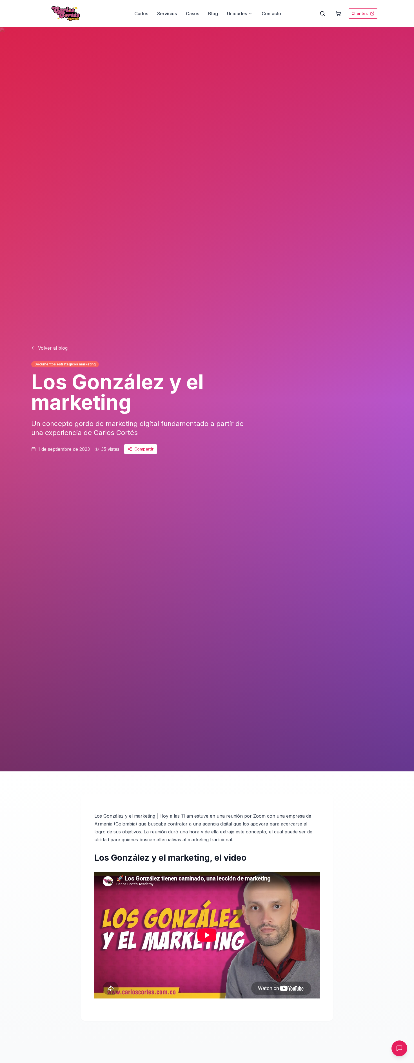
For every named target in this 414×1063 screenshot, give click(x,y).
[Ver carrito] (338, 13)
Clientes (359, 13)
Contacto (271, 13)
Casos (192, 13)
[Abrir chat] (399, 1048)
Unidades (237, 13)
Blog (213, 13)
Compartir (143, 449)
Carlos (141, 13)
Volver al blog (53, 348)
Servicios (167, 13)
